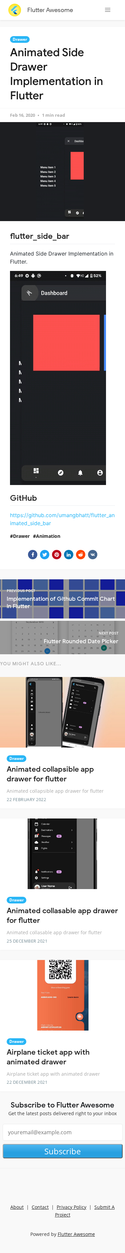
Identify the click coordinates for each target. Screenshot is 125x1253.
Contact (40, 1207)
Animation (48, 536)
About (17, 1207)
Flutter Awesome (50, 10)
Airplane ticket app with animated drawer (48, 1057)
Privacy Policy (71, 1207)
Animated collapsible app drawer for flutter (50, 774)
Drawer (20, 39)
